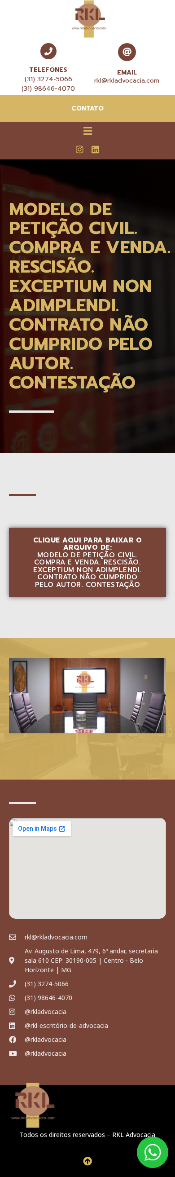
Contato (87, 108)
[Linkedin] (95, 149)
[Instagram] (80, 149)
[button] (87, 130)
